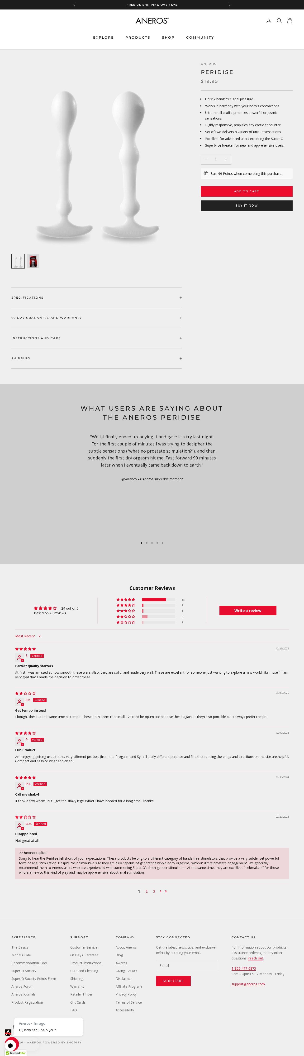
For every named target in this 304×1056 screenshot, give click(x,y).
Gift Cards (78, 1002)
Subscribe (173, 981)
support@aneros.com (248, 984)
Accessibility (125, 1010)
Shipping (76, 978)
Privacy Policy (126, 994)
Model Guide (21, 955)
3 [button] (154, 891)
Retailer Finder (81, 994)
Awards (121, 963)
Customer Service (83, 947)
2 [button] (146, 891)
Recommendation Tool (29, 963)
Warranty (77, 986)
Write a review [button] (247, 610)
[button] (126, 599)
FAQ (73, 1010)
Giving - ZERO (126, 970)
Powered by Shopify (62, 1042)
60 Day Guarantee (84, 955)
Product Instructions (85, 963)
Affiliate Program (129, 986)
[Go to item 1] (18, 261)
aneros (209, 64)
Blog (119, 955)
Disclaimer (124, 978)
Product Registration (27, 1002)
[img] (25, 649)
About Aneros (126, 947)
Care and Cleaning (84, 970)
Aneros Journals (23, 994)
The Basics (19, 947)
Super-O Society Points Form (33, 978)
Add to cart (246, 191)
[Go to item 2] (33, 261)
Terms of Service (129, 1002)
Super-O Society (23, 970)
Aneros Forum (22, 986)
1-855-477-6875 (244, 968)
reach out (255, 958)
